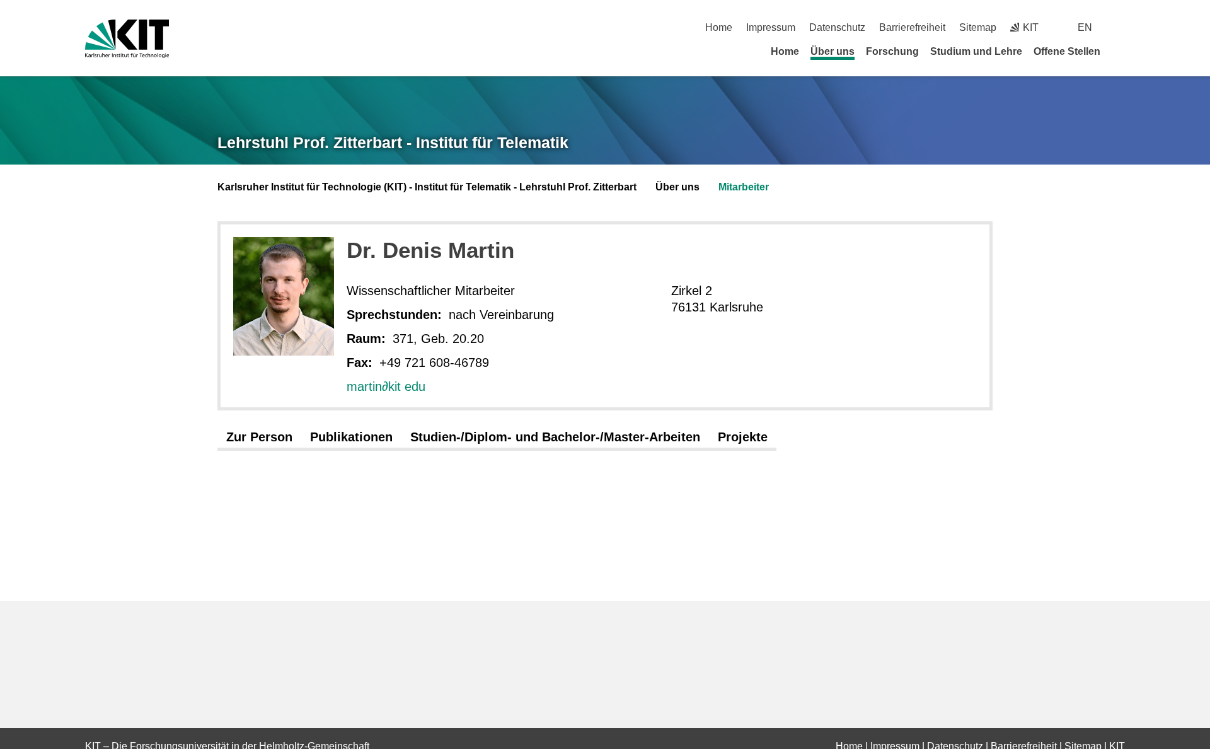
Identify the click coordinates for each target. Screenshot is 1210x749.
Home (718, 27)
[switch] (1120, 27)
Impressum (770, 27)
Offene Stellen (1067, 51)
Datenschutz (837, 27)
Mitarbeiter (743, 187)
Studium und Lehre (976, 51)
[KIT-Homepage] (127, 39)
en (1085, 27)
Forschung (892, 51)
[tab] (259, 437)
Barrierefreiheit (912, 27)
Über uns (832, 51)
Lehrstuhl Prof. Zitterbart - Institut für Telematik (392, 142)
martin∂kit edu (386, 386)
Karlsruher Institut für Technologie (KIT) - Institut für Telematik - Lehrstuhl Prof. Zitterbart (427, 187)
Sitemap (977, 27)
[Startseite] (1120, 51)
